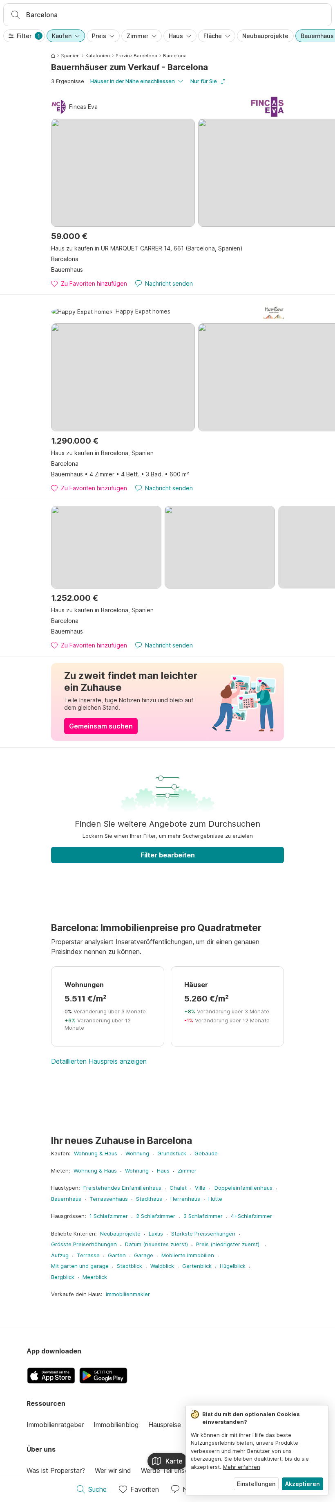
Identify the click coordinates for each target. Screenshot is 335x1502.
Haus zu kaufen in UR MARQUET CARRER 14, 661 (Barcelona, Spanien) (147, 248)
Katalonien (97, 56)
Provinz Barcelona (136, 56)
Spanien (70, 56)
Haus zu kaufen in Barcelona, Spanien (102, 452)
